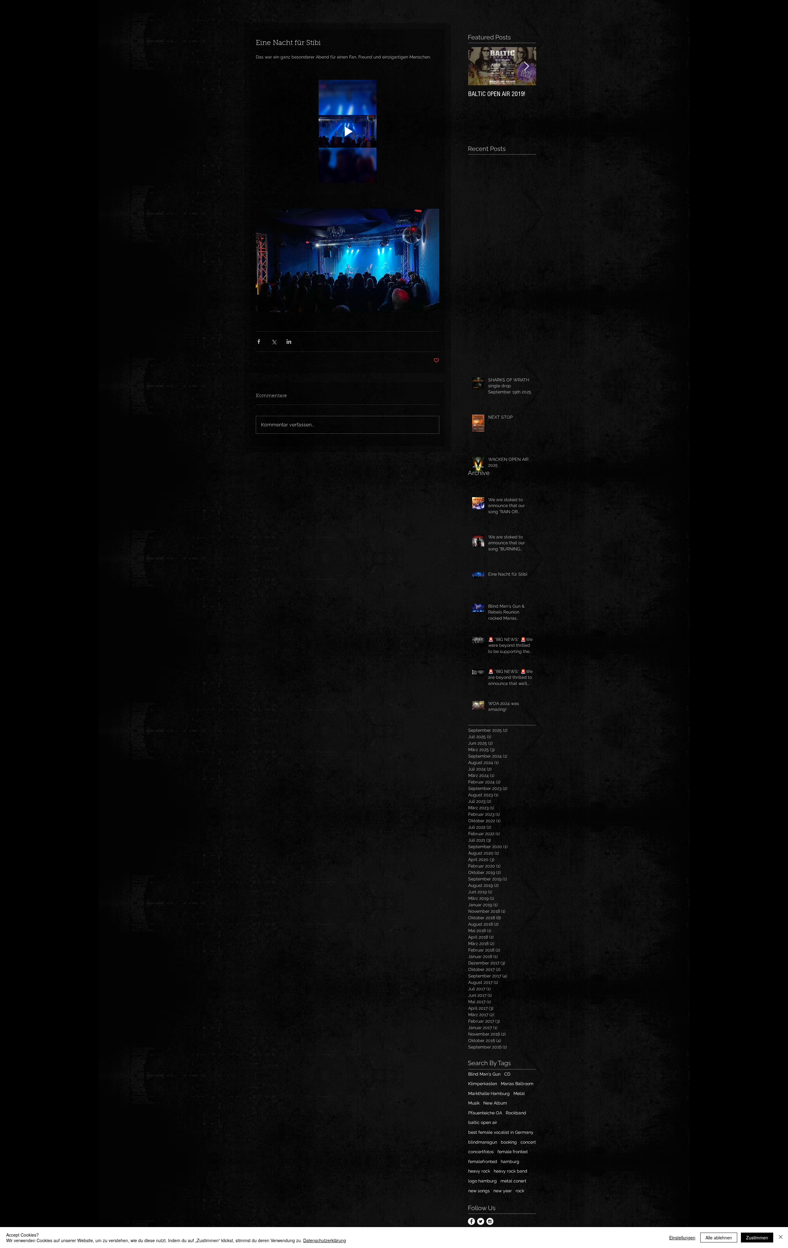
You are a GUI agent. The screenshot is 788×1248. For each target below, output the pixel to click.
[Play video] (347, 131)
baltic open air (482, 1122)
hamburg (510, 1161)
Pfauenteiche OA (485, 1112)
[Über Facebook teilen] (259, 341)
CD (507, 1074)
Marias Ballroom (517, 1083)
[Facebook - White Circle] (471, 1221)
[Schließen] (780, 1237)
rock (520, 1190)
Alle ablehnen (719, 1237)
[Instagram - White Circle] (489, 1221)
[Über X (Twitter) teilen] (274, 341)
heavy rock (479, 1171)
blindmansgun (482, 1142)
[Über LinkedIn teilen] (289, 341)
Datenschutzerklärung (324, 1240)
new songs (479, 1190)
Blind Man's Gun (484, 1074)
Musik (474, 1103)
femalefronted (482, 1161)
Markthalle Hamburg (489, 1093)
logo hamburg (482, 1180)
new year (502, 1190)
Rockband (516, 1112)
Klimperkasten (482, 1083)
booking (509, 1142)
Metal (519, 1093)
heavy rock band (510, 1171)
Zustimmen (757, 1237)
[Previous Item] (478, 66)
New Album (495, 1103)
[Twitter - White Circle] (480, 1221)
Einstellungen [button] (682, 1237)
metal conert (513, 1180)
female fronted (512, 1151)
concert (528, 1142)
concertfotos (481, 1151)
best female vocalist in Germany (500, 1132)
